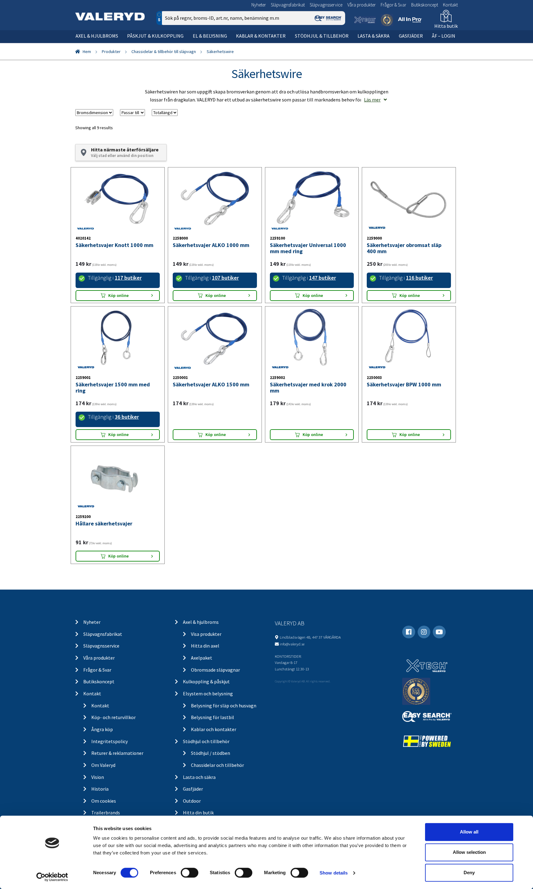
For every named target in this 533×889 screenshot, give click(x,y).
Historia (100, 789)
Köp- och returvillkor (113, 717)
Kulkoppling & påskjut (206, 681)
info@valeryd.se (292, 643)
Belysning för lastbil (212, 717)
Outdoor (192, 801)
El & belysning (210, 36)
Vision (97, 777)
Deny (469, 872)
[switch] (189, 873)
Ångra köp (102, 729)
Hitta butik (446, 26)
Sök (335, 44)
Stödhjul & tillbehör (322, 36)
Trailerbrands (105, 812)
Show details (334, 872)
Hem (87, 51)
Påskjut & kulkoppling (155, 36)
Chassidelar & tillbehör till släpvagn (163, 51)
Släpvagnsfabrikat (288, 5)
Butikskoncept (424, 5)
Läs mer (372, 100)
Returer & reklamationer (117, 753)
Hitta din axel (205, 646)
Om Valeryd (103, 765)
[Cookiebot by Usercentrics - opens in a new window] (52, 877)
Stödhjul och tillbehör (206, 741)
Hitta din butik (198, 812)
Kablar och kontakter (213, 729)
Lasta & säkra (373, 36)
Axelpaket (201, 658)
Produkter (111, 51)
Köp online (118, 295)
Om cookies (103, 801)
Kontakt (450, 5)
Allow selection (469, 852)
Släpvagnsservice (326, 5)
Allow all (469, 831)
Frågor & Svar (393, 5)
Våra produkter (361, 5)
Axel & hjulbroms (97, 36)
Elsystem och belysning (208, 693)
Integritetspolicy (109, 741)
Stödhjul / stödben (210, 753)
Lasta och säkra (199, 777)
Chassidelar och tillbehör (217, 765)
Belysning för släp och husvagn (223, 705)
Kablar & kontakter (261, 36)
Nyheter (258, 5)
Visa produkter (206, 634)
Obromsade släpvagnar (215, 670)
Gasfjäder (411, 36)
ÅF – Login (443, 36)
